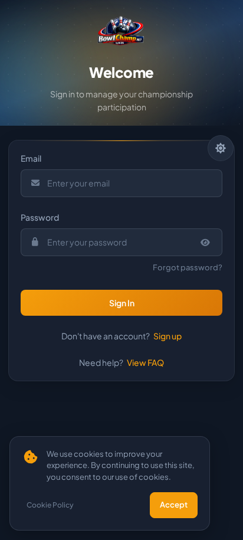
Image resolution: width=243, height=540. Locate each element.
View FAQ (145, 362)
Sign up (167, 335)
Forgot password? (187, 267)
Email (31, 158)
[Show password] (206, 242)
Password (40, 217)
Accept (174, 504)
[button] (121, 303)
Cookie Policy (50, 504)
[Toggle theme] (221, 148)
